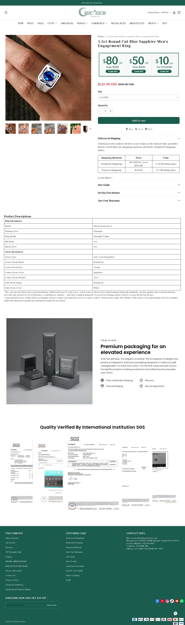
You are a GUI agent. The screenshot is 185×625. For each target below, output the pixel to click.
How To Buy (71, 561)
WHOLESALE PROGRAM (16, 566)
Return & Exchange (74, 542)
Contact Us (10, 575)
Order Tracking (73, 575)
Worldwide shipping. (92, 2)
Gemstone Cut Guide (75, 566)
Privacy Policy (12, 580)
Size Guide (70, 557)
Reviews (9, 547)
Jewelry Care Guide (74, 570)
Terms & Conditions (14, 585)
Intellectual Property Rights (18, 589)
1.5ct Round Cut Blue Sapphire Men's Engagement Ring (132, 36)
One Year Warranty (74, 552)
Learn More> (105, 177)
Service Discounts (13, 570)
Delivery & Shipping (75, 538)
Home (101, 36)
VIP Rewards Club (13, 552)
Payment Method (73, 547)
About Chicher (11, 538)
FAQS (68, 580)
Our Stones (10, 542)
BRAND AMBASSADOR (15, 561)
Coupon (8, 557)
